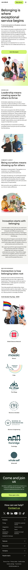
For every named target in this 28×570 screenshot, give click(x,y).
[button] (12, 519)
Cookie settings (10, 564)
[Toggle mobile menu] (25, 2)
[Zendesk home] (4, 2)
